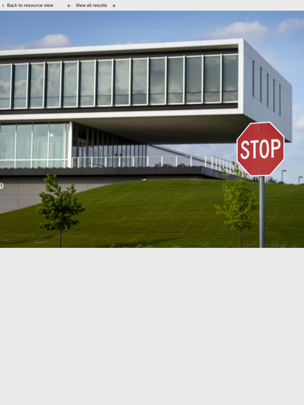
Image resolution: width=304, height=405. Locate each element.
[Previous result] (69, 5)
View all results (91, 5)
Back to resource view (30, 5)
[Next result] (114, 5)
